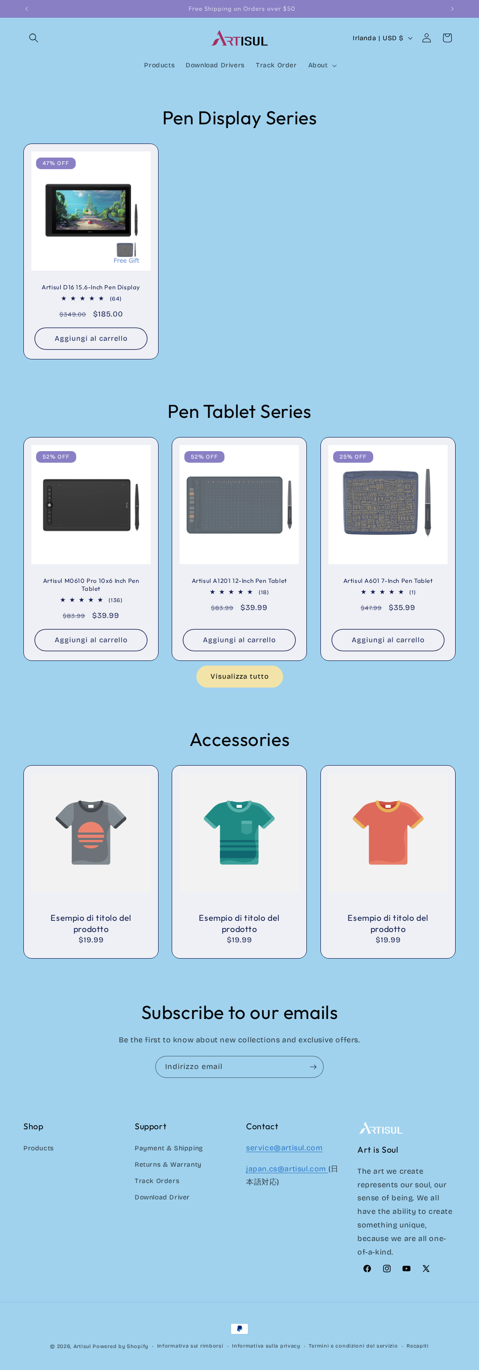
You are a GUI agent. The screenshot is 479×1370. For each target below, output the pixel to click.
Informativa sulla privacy (266, 1346)
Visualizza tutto (239, 676)
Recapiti (417, 1346)
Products (38, 1148)
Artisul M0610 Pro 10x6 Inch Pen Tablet (91, 584)
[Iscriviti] (313, 1067)
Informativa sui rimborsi (190, 1346)
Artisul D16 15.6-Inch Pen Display (91, 287)
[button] (33, 38)
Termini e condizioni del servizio (353, 1346)
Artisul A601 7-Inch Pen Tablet (388, 580)
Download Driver (162, 1197)
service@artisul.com (284, 1147)
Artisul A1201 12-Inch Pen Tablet (239, 580)
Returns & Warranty (168, 1165)
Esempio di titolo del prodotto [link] (91, 923)
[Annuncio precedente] (26, 9)
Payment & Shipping (169, 1148)
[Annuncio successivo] (452, 9)
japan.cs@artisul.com (287, 1168)
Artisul (82, 1346)
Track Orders (157, 1181)
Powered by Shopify (120, 1346)
